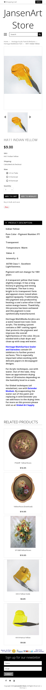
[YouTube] (14, 680)
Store (23, 19)
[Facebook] (5, 680)
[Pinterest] (10, 680)
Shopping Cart (11, 2)
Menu (39, 2)
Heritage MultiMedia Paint (13, 44)
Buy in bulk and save (12, 202)
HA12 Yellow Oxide (23, 594)
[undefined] (23, 78)
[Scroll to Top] (42, 681)
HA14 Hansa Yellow (23, 637)
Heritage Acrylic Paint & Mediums (23, 41)
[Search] (40, 34)
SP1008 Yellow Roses (23, 550)
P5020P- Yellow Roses (23, 463)
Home (6, 41)
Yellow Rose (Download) (23, 506)
